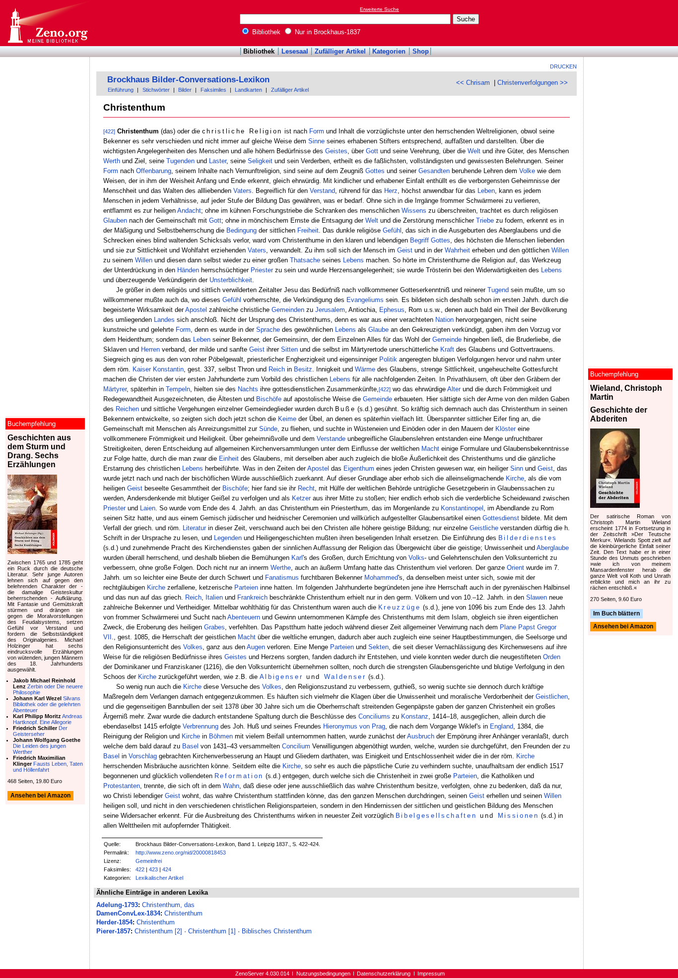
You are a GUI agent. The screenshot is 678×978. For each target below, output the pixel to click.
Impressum (431, 974)
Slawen (536, 597)
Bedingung (241, 230)
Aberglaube (553, 547)
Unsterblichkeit (230, 280)
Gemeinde (447, 339)
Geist (404, 250)
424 (166, 869)
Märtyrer (115, 389)
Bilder (185, 90)
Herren (150, 349)
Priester (262, 270)
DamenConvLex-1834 (128, 913)
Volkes (193, 647)
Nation (444, 319)
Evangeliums (365, 300)
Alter (454, 389)
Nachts (248, 389)
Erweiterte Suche (379, 9)
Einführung (121, 90)
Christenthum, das (168, 905)
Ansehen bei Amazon (623, 626)
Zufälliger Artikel (340, 51)
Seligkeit (260, 161)
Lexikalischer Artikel (159, 878)
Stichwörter (156, 90)
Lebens (353, 260)
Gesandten (434, 171)
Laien (147, 508)
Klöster (505, 428)
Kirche (515, 478)
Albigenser (281, 676)
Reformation (239, 776)
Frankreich (252, 597)
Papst (526, 627)
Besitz (303, 369)
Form (316, 131)
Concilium (296, 746)
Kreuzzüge (399, 607)
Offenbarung (153, 171)
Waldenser (345, 676)
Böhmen (221, 736)
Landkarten (248, 90)
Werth (111, 161)
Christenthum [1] (212, 931)
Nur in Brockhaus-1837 (326, 32)
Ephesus (392, 309)
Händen (188, 270)
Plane (508, 627)
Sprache (268, 329)
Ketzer (301, 498)
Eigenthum (358, 468)
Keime (287, 419)
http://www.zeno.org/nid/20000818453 (181, 853)
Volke (527, 171)
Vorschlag (143, 756)
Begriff (419, 240)
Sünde (268, 428)
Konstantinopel (462, 508)
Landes (164, 319)
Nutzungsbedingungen (323, 974)
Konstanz (414, 716)
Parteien (246, 587)
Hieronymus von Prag (354, 726)
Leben (486, 190)
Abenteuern (243, 617)
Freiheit (308, 230)
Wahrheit (457, 250)
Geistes (336, 151)
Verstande (331, 438)
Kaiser (142, 369)
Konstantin (168, 369)
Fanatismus (282, 577)
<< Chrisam (473, 82)
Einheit (229, 458)
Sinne (316, 141)
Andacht (189, 210)
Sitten (289, 349)
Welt (474, 151)
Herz (391, 190)
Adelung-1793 (117, 905)
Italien (214, 597)
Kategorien (389, 51)
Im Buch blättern (616, 613)
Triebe (485, 220)
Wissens (414, 210)
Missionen (518, 815)
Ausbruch (420, 736)
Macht (430, 448)
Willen (560, 250)
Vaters (242, 190)
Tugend (498, 290)
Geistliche (484, 528)
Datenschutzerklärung (383, 974)
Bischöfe (268, 399)
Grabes (214, 627)
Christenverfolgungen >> (532, 82)
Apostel (196, 309)
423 (153, 869)
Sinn (516, 468)
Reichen (127, 409)
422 (140, 869)
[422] (109, 131)
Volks (416, 557)
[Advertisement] (632, 22)
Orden (551, 657)
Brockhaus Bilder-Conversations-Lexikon (188, 79)
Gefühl (392, 230)
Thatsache (305, 260)
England (501, 726)
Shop (420, 51)
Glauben (115, 220)
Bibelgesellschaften (436, 815)
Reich (277, 369)
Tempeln (178, 389)
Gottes (375, 171)
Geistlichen (552, 696)
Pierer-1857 (113, 931)
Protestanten (121, 786)
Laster (217, 161)
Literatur (194, 528)
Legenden (228, 538)
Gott (372, 151)
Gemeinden (287, 309)
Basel (190, 746)
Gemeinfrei (149, 861)
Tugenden (180, 161)
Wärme (365, 369)
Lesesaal (294, 51)
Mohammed (381, 577)
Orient (515, 567)
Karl (297, 557)
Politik (388, 359)
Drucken (563, 66)
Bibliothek (265, 32)
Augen (256, 647)
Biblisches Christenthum (277, 931)
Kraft (447, 349)
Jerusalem (330, 309)
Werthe (281, 567)
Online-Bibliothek (47, 23)
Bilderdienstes (527, 538)
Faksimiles (213, 90)
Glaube (378, 329)
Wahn (231, 786)
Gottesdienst (500, 518)
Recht (306, 488)
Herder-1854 (114, 922)
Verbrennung (200, 726)
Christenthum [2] (158, 931)
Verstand (322, 190)
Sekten (378, 647)
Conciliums (374, 716)
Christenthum (183, 913)
